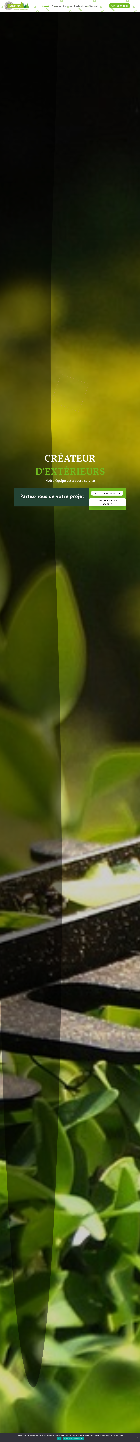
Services (67, 6)
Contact (93, 6)
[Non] (137, 1437)
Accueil (45, 6)
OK (59, 1439)
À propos (56, 6)
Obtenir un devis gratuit (107, 502)
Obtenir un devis (119, 5)
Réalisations (80, 6)
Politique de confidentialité (73, 1439)
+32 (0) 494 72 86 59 (107, 494)
